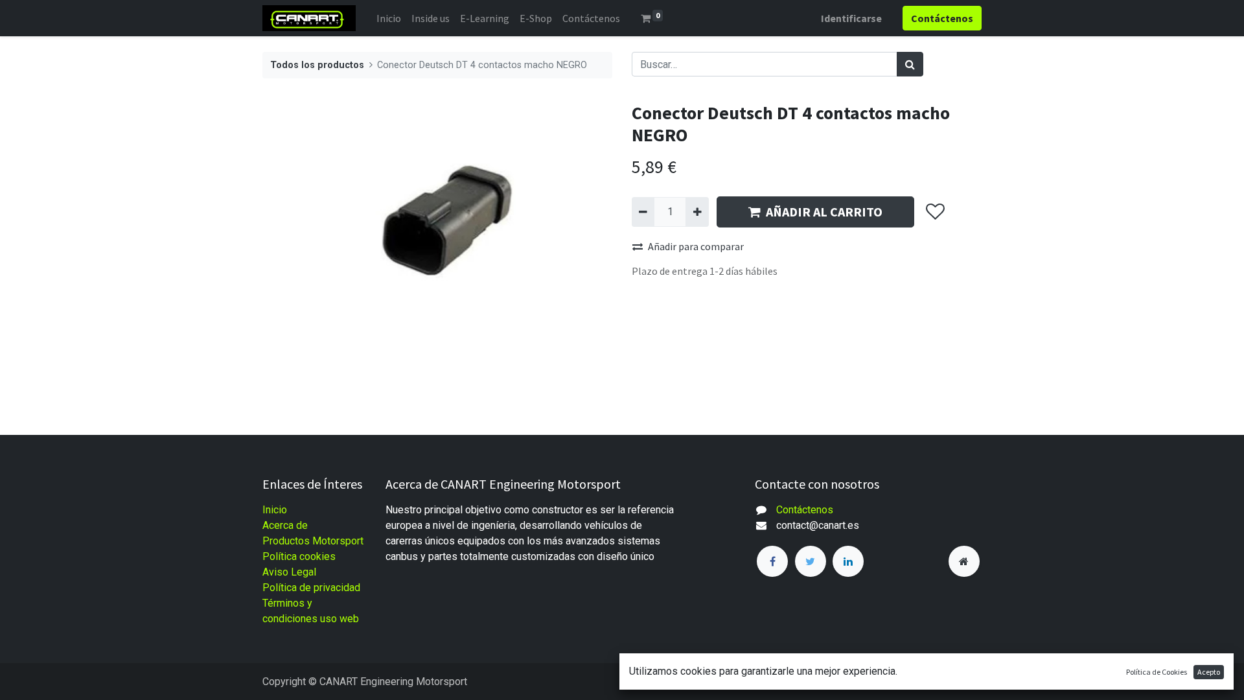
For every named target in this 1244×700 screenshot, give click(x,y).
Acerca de (285, 525)
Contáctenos (804, 510)
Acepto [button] (1208, 672)
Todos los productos (317, 65)
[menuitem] (388, 18)
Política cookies (299, 556)
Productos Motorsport (312, 541)
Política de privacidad (311, 587)
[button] (935, 212)
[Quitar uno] (643, 212)
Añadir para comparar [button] (696, 246)
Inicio (274, 510)
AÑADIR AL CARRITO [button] (824, 212)
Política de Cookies (1156, 672)
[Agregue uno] (696, 212)
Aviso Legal (289, 572)
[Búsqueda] (910, 64)
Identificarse (851, 18)
